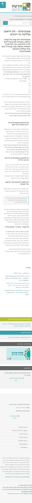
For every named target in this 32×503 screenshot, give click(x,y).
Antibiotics (26, 273)
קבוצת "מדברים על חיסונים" (19, 430)
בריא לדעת (25, 16)
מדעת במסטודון (22, 440)
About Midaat (22, 444)
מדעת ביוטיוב (22, 434)
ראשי (31, 16)
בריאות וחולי (18, 16)
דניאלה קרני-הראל (21, 407)
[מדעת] (21, 10)
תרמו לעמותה (27, 368)
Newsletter (23, 447)
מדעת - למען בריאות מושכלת (15, 493)
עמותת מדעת (12, 404)
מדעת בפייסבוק (22, 427)
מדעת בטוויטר (22, 437)
